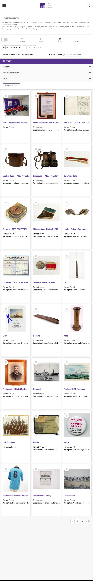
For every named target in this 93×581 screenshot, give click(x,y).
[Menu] (16, 318)
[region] (46, 74)
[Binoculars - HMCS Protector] (46, 159)
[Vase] (77, 318)
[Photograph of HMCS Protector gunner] (16, 372)
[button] (41, 40)
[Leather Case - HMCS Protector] (16, 159)
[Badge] (77, 425)
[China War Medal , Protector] (46, 265)
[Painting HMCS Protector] (77, 372)
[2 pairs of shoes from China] (77, 212)
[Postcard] (46, 372)
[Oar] (77, 265)
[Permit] (46, 425)
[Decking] (46, 318)
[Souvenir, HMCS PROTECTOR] (16, 212)
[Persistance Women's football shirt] (16, 478)
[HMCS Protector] (16, 425)
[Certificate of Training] (46, 478)
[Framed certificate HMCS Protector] (46, 105)
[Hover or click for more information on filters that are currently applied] (64, 54)
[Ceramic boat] (77, 478)
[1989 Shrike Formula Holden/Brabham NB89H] (16, 105)
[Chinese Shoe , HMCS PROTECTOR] (46, 212)
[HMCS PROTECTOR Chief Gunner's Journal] (77, 105)
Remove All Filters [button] (74, 55)
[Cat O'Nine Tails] (77, 159)
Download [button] (22, 39)
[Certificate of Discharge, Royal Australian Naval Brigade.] (16, 265)
